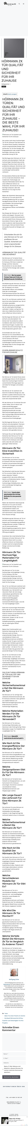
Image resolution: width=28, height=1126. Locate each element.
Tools (3, 86)
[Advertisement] (14, 22)
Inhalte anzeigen (12, 94)
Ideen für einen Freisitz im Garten (14, 1016)
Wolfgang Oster (5, 84)
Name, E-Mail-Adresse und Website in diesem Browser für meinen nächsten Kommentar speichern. (13, 1069)
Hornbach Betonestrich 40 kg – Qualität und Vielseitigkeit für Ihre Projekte (13, 1020)
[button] (19, 4)
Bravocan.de (7, 984)
